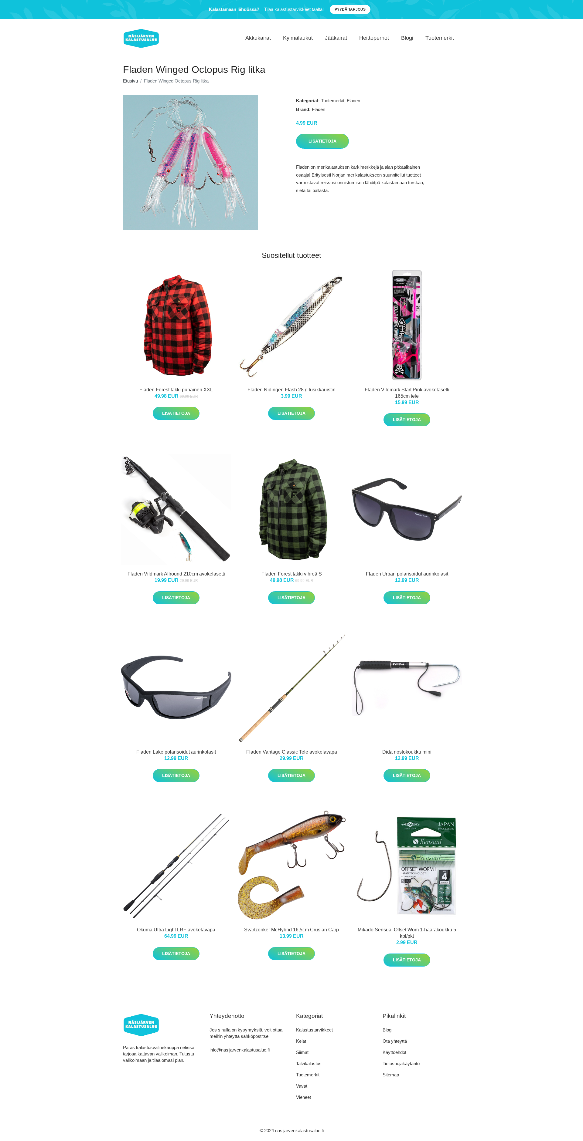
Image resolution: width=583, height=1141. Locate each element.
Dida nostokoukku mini (406, 751)
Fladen (353, 100)
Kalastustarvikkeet (314, 1029)
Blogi (407, 38)
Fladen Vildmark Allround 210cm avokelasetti (176, 573)
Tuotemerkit (439, 38)
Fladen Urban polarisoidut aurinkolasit (407, 573)
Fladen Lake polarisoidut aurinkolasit (176, 751)
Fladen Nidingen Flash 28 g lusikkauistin (291, 389)
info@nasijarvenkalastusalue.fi (240, 1049)
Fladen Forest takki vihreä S (291, 573)
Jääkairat (336, 38)
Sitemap (391, 1074)
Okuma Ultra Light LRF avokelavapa (176, 929)
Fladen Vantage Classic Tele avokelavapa (291, 751)
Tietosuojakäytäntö (401, 1063)
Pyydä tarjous (350, 9)
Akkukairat (258, 38)
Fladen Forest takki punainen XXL (176, 389)
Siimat (302, 1052)
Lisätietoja (322, 141)
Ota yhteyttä (395, 1041)
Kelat (301, 1041)
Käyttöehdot (394, 1052)
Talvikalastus (309, 1063)
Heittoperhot (374, 38)
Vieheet (303, 1097)
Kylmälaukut (298, 38)
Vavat (301, 1086)
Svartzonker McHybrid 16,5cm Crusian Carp (291, 929)
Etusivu (130, 80)
